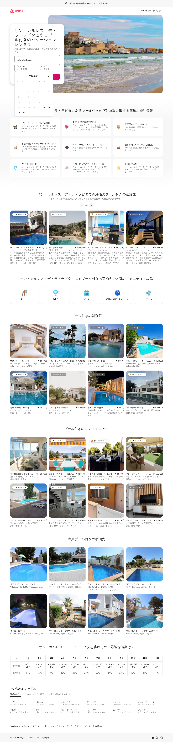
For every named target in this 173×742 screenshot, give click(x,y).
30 (19, 113)
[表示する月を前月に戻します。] (19, 76)
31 (24, 113)
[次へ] (91, 205)
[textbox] (26, 68)
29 (49, 107)
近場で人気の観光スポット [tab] (59, 694)
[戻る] (82, 205)
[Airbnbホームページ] (16, 11)
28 (44, 107)
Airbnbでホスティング (150, 10)
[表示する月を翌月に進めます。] (48, 76)
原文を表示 (103, 3)
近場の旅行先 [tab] (15, 694)
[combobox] (37, 60)
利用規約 (45, 737)
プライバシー (33, 737)
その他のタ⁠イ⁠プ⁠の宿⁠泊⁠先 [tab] (35, 694)
